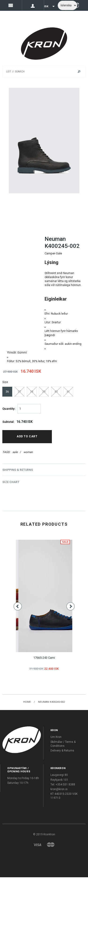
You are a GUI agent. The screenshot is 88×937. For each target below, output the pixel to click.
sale (15, 452)
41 (68, 391)
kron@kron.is (59, 789)
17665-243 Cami (44, 657)
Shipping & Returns (17, 470)
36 (7, 391)
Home (27, 701)
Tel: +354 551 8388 (62, 784)
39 (44, 391)
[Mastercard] (51, 844)
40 (56, 391)
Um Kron (55, 737)
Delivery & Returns (62, 750)
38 (31, 391)
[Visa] (37, 844)
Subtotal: (8, 422)
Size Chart (10, 482)
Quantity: (8, 408)
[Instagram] (21, 739)
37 (19, 391)
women (28, 452)
